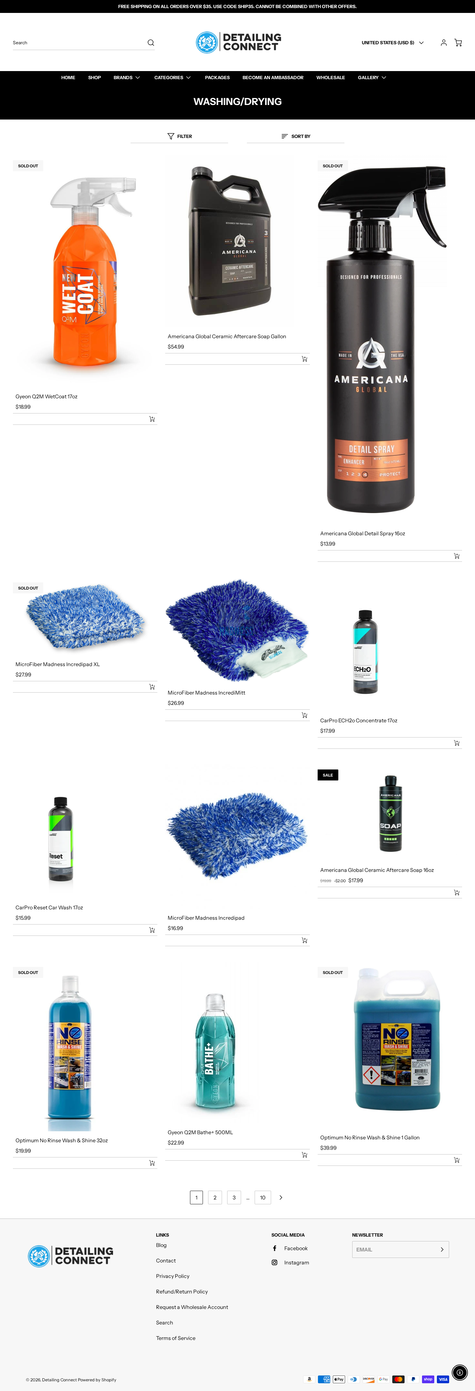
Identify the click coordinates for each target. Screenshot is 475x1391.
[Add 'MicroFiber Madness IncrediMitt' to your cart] (300, 715)
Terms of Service (175, 1338)
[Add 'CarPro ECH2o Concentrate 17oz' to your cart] (452, 743)
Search (164, 1322)
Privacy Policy (172, 1276)
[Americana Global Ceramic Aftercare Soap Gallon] (237, 241)
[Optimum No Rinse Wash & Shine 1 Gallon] (390, 1045)
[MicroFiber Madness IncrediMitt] (237, 630)
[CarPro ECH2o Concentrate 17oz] (390, 644)
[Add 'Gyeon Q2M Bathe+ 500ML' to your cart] (300, 1155)
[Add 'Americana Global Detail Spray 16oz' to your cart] (452, 556)
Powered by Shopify (97, 1379)
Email (364, 1249)
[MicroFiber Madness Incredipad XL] (85, 616)
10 (263, 1197)
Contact (166, 1260)
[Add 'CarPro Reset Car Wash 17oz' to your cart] (148, 930)
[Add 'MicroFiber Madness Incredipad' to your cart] (300, 940)
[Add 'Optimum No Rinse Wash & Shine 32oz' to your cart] (148, 1163)
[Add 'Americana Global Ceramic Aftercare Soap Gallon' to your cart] (300, 359)
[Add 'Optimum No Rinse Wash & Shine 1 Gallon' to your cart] (452, 1160)
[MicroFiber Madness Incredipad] (237, 836)
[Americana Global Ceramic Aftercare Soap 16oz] (390, 812)
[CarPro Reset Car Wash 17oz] (85, 831)
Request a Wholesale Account (192, 1307)
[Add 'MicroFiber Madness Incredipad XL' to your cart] (148, 687)
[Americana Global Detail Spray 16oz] (390, 339)
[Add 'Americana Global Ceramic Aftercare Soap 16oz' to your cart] (452, 892)
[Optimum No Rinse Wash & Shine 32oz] (85, 1046)
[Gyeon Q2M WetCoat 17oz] (85, 271)
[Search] (148, 43)
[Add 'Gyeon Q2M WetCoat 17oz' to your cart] (148, 419)
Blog (161, 1245)
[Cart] (455, 43)
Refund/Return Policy (182, 1291)
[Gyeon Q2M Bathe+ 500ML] (237, 1042)
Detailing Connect (59, 1379)
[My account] (441, 43)
